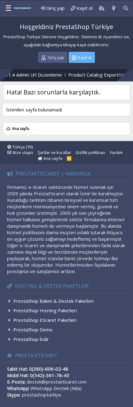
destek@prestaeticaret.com (57, 382)
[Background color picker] (101, 8)
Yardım (116, 152)
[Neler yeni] (113, 8)
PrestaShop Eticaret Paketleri (44, 320)
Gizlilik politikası (90, 152)
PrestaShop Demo (33, 329)
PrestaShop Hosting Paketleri (45, 310)
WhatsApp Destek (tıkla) (56, 388)
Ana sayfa (52, 158)
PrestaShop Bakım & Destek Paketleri (53, 301)
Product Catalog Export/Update (97, 75)
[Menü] (6, 8)
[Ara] (126, 8)
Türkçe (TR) (22, 147)
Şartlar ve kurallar (54, 152)
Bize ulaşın (23, 152)
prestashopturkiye (41, 395)
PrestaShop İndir (31, 339)
